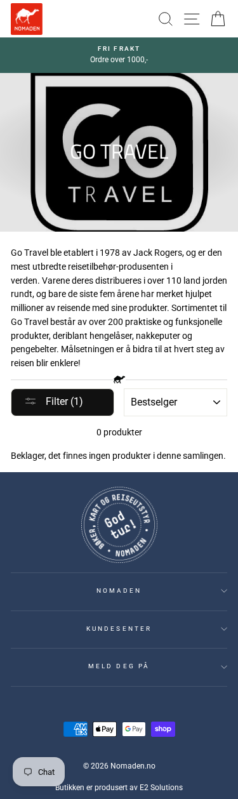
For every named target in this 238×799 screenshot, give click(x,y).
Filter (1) (63, 401)
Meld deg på (119, 666)
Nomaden (119, 590)
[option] (119, 55)
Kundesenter (119, 628)
